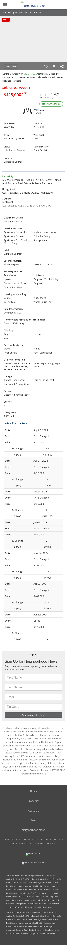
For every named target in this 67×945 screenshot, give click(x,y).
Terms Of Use (12, 840)
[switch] (46, 66)
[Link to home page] (33, 4)
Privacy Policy (33, 840)
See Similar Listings (51, 104)
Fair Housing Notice (42, 843)
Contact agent (11, 66)
